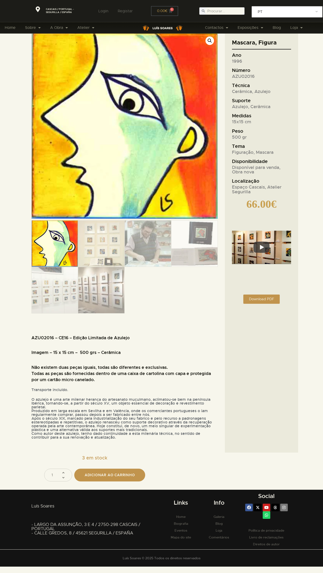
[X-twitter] (258, 507)
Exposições (248, 27)
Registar (125, 11)
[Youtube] (266, 507)
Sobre (30, 27)
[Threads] (275, 507)
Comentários (219, 537)
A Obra (56, 27)
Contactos (214, 27)
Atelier (83, 27)
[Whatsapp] (266, 515)
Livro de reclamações (266, 537)
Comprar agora (109, 475)
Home (10, 27)
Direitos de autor (266, 544)
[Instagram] (284, 507)
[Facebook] (249, 507)
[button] (209, 40)
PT (260, 11)
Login (103, 11)
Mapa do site (181, 537)
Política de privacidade (266, 530)
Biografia (181, 523)
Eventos (181, 530)
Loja (294, 27)
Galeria (219, 516)
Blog (277, 27)
